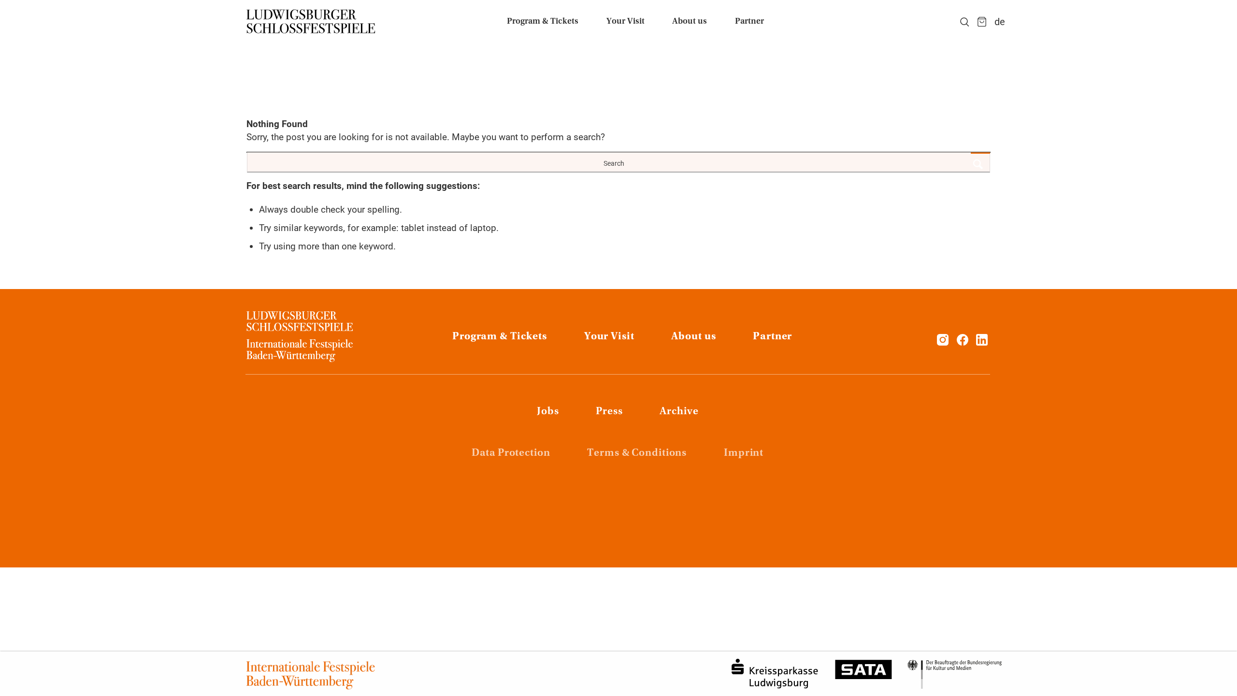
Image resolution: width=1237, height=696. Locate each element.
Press (609, 411)
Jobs (548, 411)
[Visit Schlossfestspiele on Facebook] (964, 342)
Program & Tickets (499, 337)
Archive (679, 411)
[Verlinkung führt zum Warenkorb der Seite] (982, 22)
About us (693, 337)
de (999, 22)
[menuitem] (542, 22)
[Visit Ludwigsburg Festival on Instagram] (943, 342)
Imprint (743, 453)
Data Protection (511, 453)
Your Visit (609, 337)
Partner (772, 337)
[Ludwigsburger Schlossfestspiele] (311, 22)
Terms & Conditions (637, 453)
